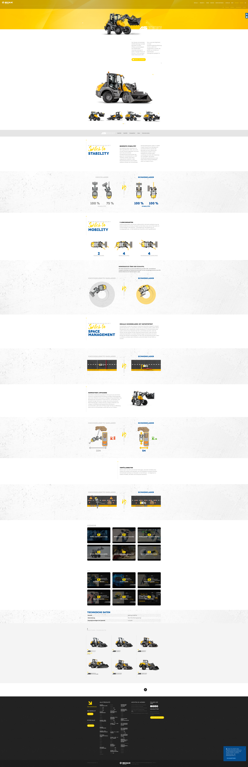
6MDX (111, 741)
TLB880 (122, 714)
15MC (101, 729)
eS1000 (112, 707)
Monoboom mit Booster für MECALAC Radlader (139, 707)
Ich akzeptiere (231, 758)
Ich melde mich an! (157, 717)
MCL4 (101, 739)
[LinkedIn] (153, 706)
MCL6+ (101, 744)
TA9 (110, 735)
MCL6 (101, 742)
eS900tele (112, 709)
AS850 (101, 752)
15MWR (101, 718)
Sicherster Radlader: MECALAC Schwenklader (138, 704)
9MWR (101, 715)
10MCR (101, 725)
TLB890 (122, 715)
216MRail (122, 752)
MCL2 (101, 738)
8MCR (101, 724)
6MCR (101, 722)
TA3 (110, 728)
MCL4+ (101, 741)
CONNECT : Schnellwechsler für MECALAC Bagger (139, 711)
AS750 (101, 751)
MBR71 (122, 721)
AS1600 (111, 706)
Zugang (90, 714)
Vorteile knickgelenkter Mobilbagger (137, 706)
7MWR (101, 714)
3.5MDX (111, 739)
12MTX (102, 708)
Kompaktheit (132, 133)
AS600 (101, 749)
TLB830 (122, 707)
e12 (100, 733)
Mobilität (125, 133)
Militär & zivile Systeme (124, 743)
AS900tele (101, 754)
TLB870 (122, 712)
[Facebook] (151, 706)
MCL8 (101, 745)
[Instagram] (157, 706)
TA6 (110, 734)
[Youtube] (155, 706)
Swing (89, 653)
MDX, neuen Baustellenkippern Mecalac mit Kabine (139, 713)
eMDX (112, 752)
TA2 (110, 727)
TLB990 (122, 717)
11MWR (101, 717)
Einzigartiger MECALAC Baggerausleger (137, 709)
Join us (154, 762)
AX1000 (111, 715)
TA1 (110, 725)
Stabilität (119, 133)
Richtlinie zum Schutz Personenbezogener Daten (144, 762)
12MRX (102, 710)
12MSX (102, 707)
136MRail (122, 749)
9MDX (111, 742)
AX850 (111, 714)
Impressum (133, 762)
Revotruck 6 (113, 747)
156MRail (122, 751)
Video (138, 133)
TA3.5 (111, 730)
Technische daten (146, 133)
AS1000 (111, 704)
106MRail (122, 748)
